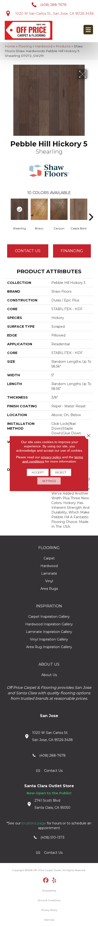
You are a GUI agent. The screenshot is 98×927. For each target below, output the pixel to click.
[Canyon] (59, 209)
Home (10, 46)
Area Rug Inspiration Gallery (49, 647)
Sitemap (49, 919)
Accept (38, 472)
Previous (7, 210)
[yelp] (54, 880)
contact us (53, 770)
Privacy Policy (49, 910)
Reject (60, 472)
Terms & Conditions (49, 900)
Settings (49, 481)
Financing (72, 251)
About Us (49, 675)
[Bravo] (39, 209)
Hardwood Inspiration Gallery (49, 624)
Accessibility (49, 890)
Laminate (49, 573)
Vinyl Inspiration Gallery (49, 639)
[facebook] (46, 880)
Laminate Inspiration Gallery (49, 632)
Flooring (25, 46)
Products (63, 46)
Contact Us (27, 251)
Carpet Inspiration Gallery (49, 616)
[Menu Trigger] (88, 29)
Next (90, 210)
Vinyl (49, 581)
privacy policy (51, 457)
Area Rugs (49, 588)
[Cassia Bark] (78, 209)
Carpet (49, 558)
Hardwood (43, 46)
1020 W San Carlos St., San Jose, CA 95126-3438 (54, 13)
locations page (34, 823)
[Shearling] (19, 209)
